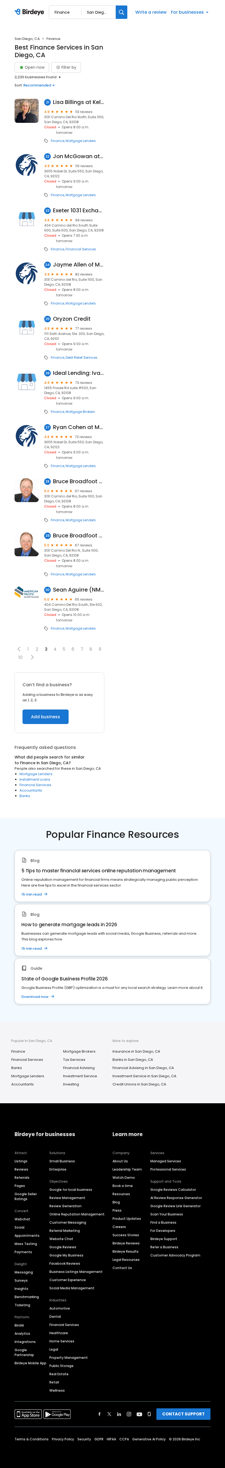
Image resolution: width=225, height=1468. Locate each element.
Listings (21, 1161)
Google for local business (70, 1189)
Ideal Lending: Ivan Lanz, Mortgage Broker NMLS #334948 (78, 373)
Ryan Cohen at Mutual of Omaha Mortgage (78, 427)
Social (19, 1227)
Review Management (67, 1197)
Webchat (22, 1219)
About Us (120, 1161)
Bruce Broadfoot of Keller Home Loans (78, 535)
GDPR (98, 1439)
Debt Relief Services (81, 357)
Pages (20, 1185)
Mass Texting (26, 1243)
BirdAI (19, 1325)
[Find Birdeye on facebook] (99, 1414)
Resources (121, 1194)
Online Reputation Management (77, 1214)
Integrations (25, 1341)
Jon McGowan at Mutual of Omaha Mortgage (78, 156)
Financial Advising (79, 1067)
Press (117, 1210)
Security (84, 1439)
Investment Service (80, 1076)
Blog (116, 1202)
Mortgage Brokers (80, 412)
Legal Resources (126, 1259)
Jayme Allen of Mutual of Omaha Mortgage (78, 264)
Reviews (21, 1169)
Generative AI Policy (149, 1439)
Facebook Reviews (64, 1263)
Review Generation (65, 1206)
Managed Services (165, 1161)
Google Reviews (62, 1247)
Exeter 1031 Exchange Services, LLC (78, 210)
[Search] (121, 12)
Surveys (21, 1280)
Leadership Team (127, 1169)
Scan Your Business (166, 1214)
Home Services (61, 1341)
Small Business (62, 1161)
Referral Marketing (64, 1230)
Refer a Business (164, 1247)
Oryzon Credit (72, 318)
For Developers (162, 1230)
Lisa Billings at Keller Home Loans (78, 102)
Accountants (30, 790)
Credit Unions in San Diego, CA (139, 1084)
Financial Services (81, 249)
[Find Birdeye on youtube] (139, 1414)
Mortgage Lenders (81, 141)
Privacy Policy (63, 1439)
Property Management (68, 1357)
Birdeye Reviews (126, 1243)
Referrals (22, 1177)
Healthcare (58, 1333)
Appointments (27, 1235)
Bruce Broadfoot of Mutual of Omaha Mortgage (78, 481)
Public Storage (61, 1365)
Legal (53, 1349)
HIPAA (111, 1439)
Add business (45, 717)
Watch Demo (124, 1177)
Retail (54, 1382)
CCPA (124, 1439)
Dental (55, 1316)
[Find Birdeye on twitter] (109, 1414)
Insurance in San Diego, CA (136, 1051)
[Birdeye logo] (30, 12)
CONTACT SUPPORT (183, 1414)
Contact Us (122, 1268)
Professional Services (168, 1169)
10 (20, 657)
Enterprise (57, 1169)
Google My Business (66, 1255)
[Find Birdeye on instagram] (129, 1414)
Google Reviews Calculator (173, 1189)
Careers (119, 1226)
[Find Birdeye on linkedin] (119, 1414)
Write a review (151, 12)
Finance (57, 141)
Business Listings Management (76, 1271)
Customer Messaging (67, 1222)
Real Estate (59, 1374)
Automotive (59, 1308)
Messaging (24, 1272)
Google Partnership (24, 1352)
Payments (23, 1252)
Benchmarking (27, 1297)
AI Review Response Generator (176, 1197)
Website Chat (61, 1239)
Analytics (22, 1333)
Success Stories (126, 1235)
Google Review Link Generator (175, 1206)
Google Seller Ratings (26, 1196)
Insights (21, 1288)
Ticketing (22, 1305)
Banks (24, 795)
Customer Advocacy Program (175, 1255)
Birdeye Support (163, 1239)
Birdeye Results (126, 1251)
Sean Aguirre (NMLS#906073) (78, 589)
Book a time (123, 1185)
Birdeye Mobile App (30, 1363)
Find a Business (163, 1222)
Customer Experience (67, 1280)
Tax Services (74, 1059)
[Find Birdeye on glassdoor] (149, 1414)
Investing (71, 1084)
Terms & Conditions (32, 1439)
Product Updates (127, 1218)
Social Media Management (71, 1288)
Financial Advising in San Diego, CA (143, 1067)
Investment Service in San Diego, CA (144, 1076)
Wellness (57, 1390)
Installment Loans (34, 779)
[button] (19, 649)
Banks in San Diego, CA (133, 1059)
